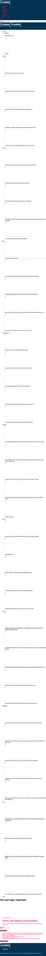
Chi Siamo (4, 6)
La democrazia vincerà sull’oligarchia (23, 937)
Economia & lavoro (6, 10)
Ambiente (4, 11)
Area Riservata (5, 949)
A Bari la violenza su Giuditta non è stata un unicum (12, 936)
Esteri (3, 9)
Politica (4, 8)
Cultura (3, 13)
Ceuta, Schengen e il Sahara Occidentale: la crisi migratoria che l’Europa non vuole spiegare (21, 938)
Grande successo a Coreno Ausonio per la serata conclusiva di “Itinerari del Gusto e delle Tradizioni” (23, 933)
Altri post (2, 927)
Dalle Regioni (5, 15)
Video (3, 17)
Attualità (4, 7)
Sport (3, 16)
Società (4, 14)
